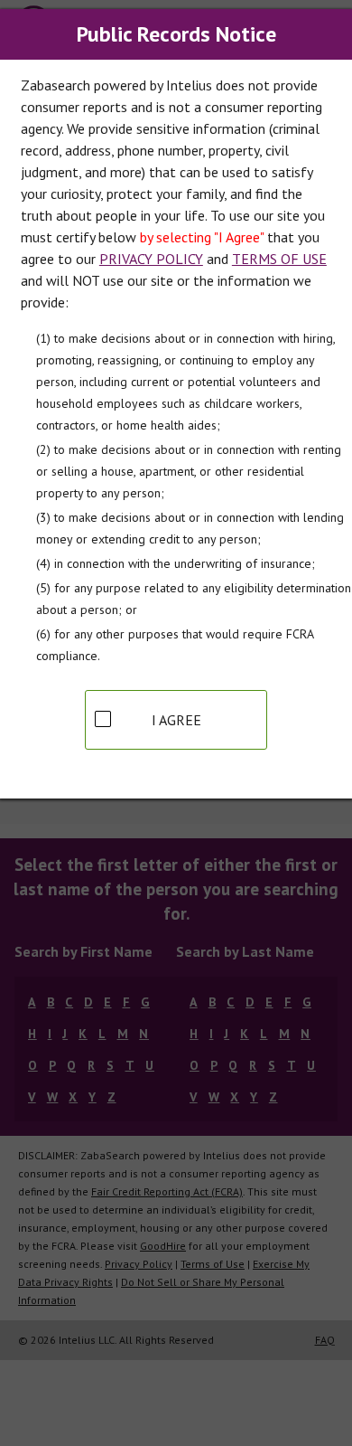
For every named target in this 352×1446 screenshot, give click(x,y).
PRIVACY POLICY (151, 259)
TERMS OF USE (279, 259)
